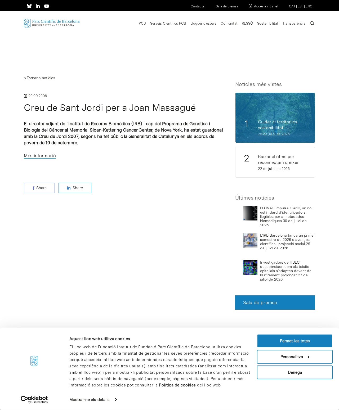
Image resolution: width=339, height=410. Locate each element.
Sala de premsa (226, 6)
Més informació (40, 155)
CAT (292, 6)
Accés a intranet (266, 6)
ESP (300, 6)
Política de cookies (177, 385)
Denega (295, 372)
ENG (309, 6)
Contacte (197, 6)
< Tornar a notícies (39, 78)
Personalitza (291, 356)
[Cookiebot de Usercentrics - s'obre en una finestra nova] (34, 400)
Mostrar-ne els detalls (89, 399)
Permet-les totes (295, 341)
